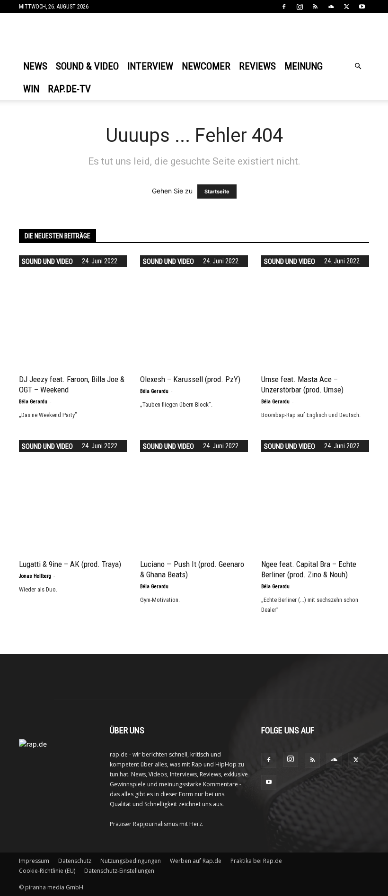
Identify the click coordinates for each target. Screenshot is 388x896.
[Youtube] (362, 6)
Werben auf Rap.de (195, 861)
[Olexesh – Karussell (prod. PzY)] (194, 309)
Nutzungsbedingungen (130, 861)
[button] (357, 66)
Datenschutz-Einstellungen (119, 871)
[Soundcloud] (331, 6)
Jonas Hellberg (35, 576)
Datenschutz (74, 861)
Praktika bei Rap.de (256, 861)
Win (31, 89)
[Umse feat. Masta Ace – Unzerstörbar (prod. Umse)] (315, 309)
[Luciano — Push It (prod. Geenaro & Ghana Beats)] (194, 494)
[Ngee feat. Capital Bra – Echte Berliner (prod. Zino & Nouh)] (315, 494)
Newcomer (206, 66)
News (35, 66)
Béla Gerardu (33, 402)
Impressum (34, 861)
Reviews (257, 66)
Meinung (303, 66)
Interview (150, 66)
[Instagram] (299, 6)
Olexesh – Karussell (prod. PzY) (190, 379)
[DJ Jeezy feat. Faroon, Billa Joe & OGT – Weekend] (73, 309)
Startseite (216, 191)
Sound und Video (47, 261)
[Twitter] (346, 6)
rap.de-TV (69, 89)
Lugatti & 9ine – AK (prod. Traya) (70, 564)
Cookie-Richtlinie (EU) (47, 871)
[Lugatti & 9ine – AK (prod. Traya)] (73, 494)
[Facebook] (284, 6)
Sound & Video (87, 66)
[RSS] (315, 6)
